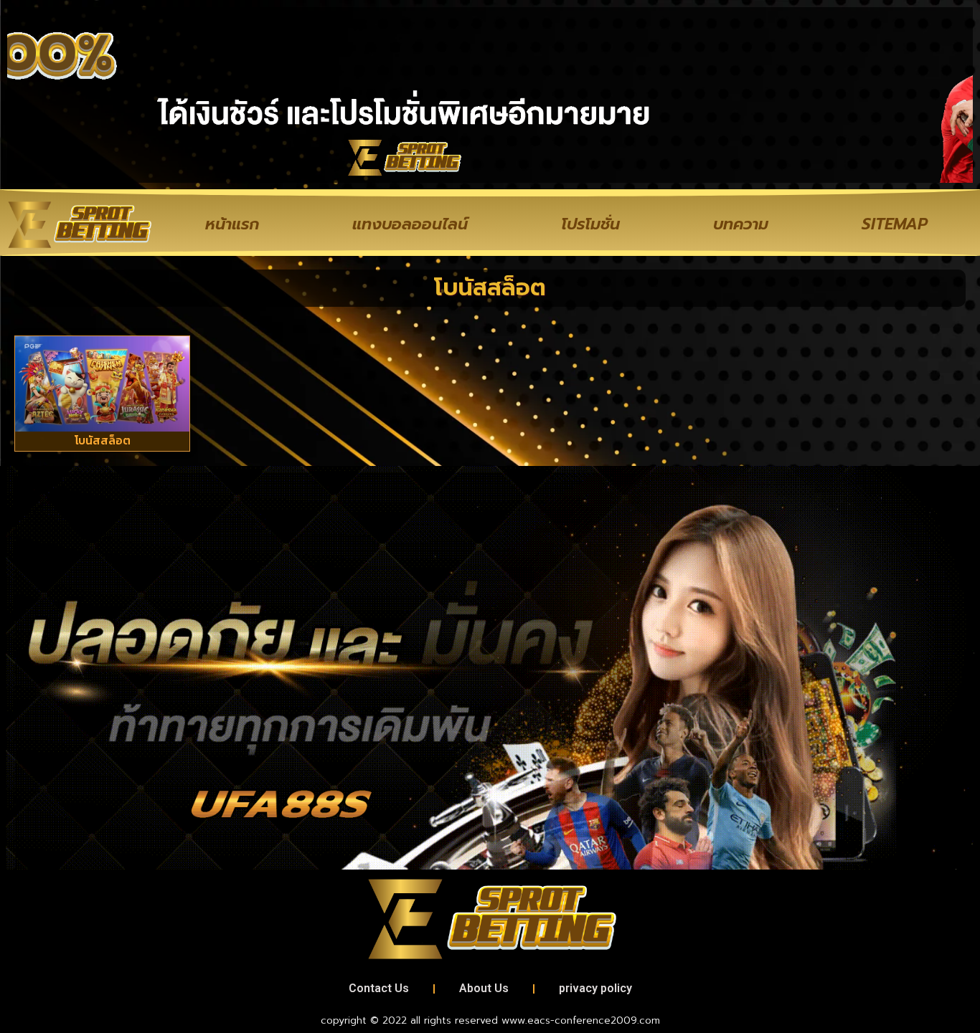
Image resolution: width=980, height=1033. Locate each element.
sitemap (895, 224)
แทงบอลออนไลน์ (410, 224)
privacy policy (595, 988)
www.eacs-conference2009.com (580, 1020)
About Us (484, 988)
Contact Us (379, 988)
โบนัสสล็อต (103, 440)
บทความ (740, 224)
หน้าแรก (232, 224)
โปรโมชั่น (590, 224)
